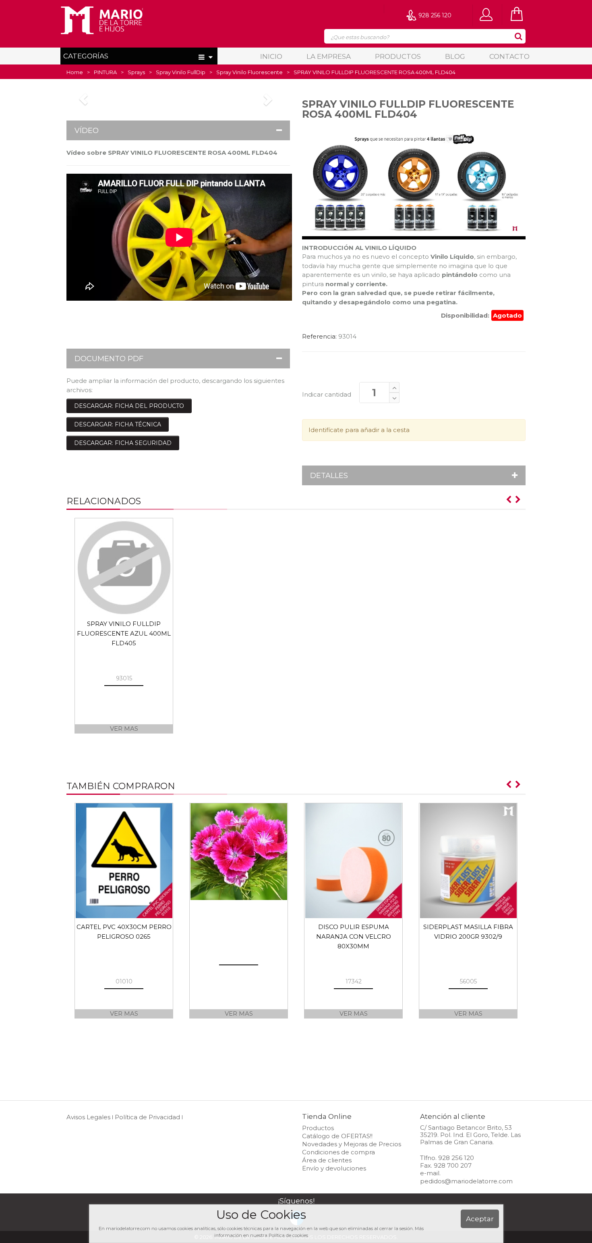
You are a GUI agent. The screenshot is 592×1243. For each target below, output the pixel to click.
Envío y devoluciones (334, 1168)
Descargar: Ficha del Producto (129, 405)
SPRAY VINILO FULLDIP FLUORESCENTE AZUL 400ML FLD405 (124, 633)
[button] (178, 130)
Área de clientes (327, 1160)
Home (74, 72)
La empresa (328, 56)
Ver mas (124, 728)
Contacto (509, 56)
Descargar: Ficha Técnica (117, 424)
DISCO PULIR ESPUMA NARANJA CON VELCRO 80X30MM (353, 936)
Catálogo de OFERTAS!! (337, 1136)
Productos (398, 56)
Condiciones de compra (338, 1152)
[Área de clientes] (488, 14)
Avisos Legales (88, 1117)
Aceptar (480, 1219)
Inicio (271, 56)
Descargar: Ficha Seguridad (123, 443)
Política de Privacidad (147, 1117)
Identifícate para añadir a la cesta (359, 430)
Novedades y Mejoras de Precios (351, 1144)
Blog (455, 56)
